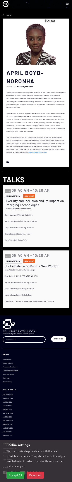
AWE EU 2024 (7, 402)
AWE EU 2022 (7, 417)
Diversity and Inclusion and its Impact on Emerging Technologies (34, 203)
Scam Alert (6, 378)
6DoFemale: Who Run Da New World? (31, 266)
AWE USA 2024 (8, 406)
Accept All (15, 475)
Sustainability (7, 359)
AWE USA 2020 (8, 428)
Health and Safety (8, 374)
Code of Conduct (8, 363)
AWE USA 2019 (7, 435)
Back (8, 15)
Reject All (35, 475)
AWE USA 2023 (8, 413)
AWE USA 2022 (8, 421)
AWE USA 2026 (8, 395)
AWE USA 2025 (8, 398)
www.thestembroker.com (37, 152)
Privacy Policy (7, 382)
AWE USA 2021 (7, 424)
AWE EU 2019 (7, 432)
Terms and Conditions (9, 367)
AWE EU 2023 (7, 409)
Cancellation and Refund (10, 371)
